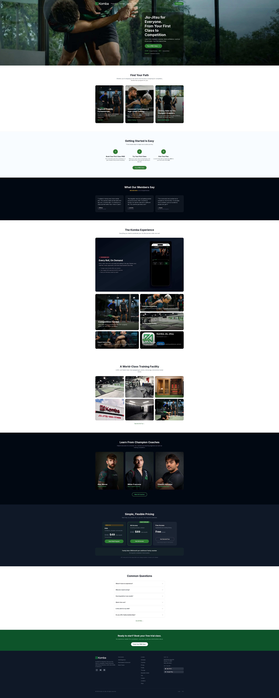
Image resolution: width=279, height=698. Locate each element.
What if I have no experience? (124, 583)
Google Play (170, 671)
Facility (135, 3)
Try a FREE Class (152, 46)
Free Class (179, 3)
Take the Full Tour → (139, 423)
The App (143, 670)
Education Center (145, 673)
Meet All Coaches (139, 494)
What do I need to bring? (123, 590)
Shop (142, 683)
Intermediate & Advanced (124, 662)
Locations (143, 680)
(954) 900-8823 (168, 663)
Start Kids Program (114, 541)
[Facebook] (104, 670)
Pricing (141, 3)
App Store (169, 668)
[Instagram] (96, 670)
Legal (179, 691)
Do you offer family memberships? (125, 615)
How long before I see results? (124, 596)
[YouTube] (100, 670)
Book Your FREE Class (139, 644)
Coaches (128, 3)
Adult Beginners (122, 659)
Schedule (122, 3)
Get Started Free (165, 539)
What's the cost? (121, 602)
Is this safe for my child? (123, 608)
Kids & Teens (121, 665)
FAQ (142, 675)
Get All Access (139, 541)
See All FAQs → (139, 620)
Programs (113, 3)
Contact (143, 678)
